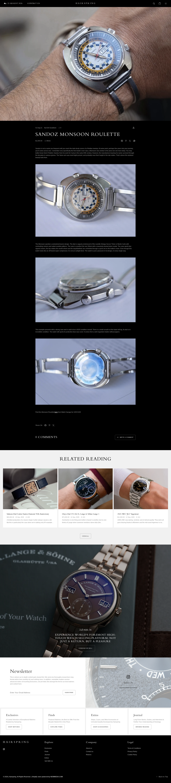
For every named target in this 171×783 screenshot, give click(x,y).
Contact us (89, 751)
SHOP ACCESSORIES (100, 727)
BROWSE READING (142, 727)
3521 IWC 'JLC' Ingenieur (128, 514)
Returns (88, 755)
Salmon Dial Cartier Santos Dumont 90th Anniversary (28, 514)
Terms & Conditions (134, 748)
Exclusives (48, 748)
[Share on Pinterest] (126, 141)
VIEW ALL (85, 536)
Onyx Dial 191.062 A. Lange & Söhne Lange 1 (80, 514)
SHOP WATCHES (14, 727)
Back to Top (163, 777)
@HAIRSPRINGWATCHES (128, 687)
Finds (46, 751)
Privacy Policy (132, 751)
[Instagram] (4, 749)
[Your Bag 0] (159, 3)
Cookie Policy (132, 755)
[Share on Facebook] (122, 141)
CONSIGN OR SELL (85, 648)
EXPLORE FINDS (56, 727)
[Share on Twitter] (130, 141)
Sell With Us (49, 761)
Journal (47, 755)
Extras (47, 758)
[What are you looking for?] (154, 3)
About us (89, 748)
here (56, 412)
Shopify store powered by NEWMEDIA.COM (47, 777)
